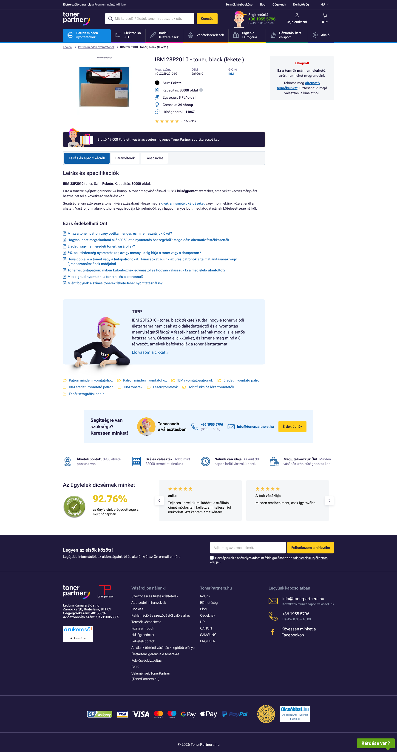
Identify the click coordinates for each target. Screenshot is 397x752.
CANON (206, 628)
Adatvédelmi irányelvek (148, 603)
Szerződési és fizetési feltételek (154, 596)
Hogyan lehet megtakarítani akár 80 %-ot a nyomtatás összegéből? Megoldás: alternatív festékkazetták (148, 240)
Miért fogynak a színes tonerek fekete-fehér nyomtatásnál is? (115, 283)
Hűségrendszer (142, 635)
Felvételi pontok (143, 641)
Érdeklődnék (292, 426)
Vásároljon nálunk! (148, 588)
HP (202, 622)
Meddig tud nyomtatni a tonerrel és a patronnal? (105, 277)
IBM (231, 73)
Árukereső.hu (77, 638)
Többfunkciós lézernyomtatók (211, 387)
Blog (262, 4)
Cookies (137, 609)
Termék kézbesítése (239, 4)
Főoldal (67, 47)
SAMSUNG (208, 635)
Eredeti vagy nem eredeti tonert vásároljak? (101, 246)
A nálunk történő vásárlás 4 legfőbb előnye (163, 648)
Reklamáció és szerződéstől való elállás (160, 615)
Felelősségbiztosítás (146, 660)
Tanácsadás (154, 158)
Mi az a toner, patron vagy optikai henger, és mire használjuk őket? (120, 233)
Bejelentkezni (297, 22)
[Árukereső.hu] (78, 631)
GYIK (135, 667)
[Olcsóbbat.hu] (295, 709)
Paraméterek (125, 158)
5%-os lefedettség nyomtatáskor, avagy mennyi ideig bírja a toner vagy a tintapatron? (134, 253)
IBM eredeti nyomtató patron (91, 387)
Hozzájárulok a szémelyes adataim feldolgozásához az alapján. (269, 560)
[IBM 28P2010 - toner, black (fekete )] (104, 113)
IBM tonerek (133, 387)
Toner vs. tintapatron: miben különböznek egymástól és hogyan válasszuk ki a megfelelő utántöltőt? (146, 270)
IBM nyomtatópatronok (195, 380)
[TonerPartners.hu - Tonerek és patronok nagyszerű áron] (76, 19)
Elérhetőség (301, 4)
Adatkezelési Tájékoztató (310, 558)
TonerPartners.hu (216, 588)
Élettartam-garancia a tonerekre (155, 654)
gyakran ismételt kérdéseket (183, 203)
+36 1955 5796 (261, 19)
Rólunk (205, 596)
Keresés (207, 19)
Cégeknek (279, 4)
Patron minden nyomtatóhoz (96, 47)
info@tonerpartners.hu (255, 426)
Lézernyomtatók (165, 387)
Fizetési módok (142, 628)
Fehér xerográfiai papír (86, 394)
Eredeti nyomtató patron (242, 380)
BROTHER (207, 641)
